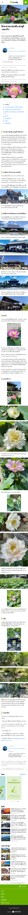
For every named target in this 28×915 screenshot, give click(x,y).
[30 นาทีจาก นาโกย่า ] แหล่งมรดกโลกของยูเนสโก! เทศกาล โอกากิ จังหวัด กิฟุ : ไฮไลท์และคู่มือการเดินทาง (19, 871)
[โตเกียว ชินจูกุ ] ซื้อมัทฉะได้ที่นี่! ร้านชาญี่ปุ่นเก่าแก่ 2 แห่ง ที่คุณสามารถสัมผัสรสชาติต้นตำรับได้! (18, 817)
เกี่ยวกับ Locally (5, 903)
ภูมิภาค (3, 894)
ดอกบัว (6, 116)
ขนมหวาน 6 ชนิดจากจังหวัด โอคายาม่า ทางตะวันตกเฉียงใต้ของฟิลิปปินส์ (19, 877)
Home (2, 891)
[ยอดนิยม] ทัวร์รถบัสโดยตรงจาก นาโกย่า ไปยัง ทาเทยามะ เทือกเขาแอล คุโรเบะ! (18, 849)
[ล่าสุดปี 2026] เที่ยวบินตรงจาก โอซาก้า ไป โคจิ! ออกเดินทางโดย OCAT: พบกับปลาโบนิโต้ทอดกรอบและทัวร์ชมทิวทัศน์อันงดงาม (19, 864)
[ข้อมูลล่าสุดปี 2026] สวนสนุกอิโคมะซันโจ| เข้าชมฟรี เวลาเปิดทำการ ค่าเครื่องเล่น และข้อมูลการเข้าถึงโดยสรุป (19, 831)
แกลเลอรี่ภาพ (7, 118)
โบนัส (6, 121)
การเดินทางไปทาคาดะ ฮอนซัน (12, 109)
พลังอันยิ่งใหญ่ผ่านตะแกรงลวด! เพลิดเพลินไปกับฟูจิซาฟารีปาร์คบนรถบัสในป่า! (18, 856)
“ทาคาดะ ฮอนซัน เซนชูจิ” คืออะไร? (13, 107)
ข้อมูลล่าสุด (4, 900)
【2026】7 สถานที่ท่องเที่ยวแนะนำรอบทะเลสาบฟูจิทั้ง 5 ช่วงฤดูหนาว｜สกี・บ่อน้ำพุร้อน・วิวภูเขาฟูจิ (18, 825)
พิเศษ (2, 897)
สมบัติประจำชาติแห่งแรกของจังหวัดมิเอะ (14, 113)
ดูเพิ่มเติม (23, 774)
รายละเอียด (7, 123)
